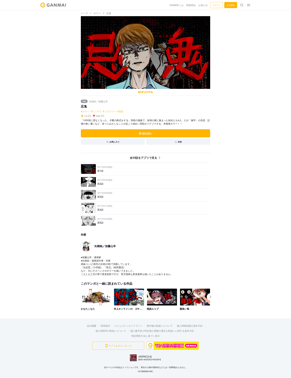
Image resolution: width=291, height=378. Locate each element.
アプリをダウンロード (120, 345)
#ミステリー (109, 111)
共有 (180, 141)
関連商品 (191, 5)
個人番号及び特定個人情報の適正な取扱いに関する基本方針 (162, 330)
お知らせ (203, 5)
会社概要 (91, 325)
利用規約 (105, 325)
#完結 (120, 111)
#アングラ (96, 111)
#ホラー (85, 111)
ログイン (217, 5)
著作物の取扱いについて (160, 325)
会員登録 (231, 5)
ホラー (97, 13)
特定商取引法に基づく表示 (145, 335)
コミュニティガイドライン (128, 325)
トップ (84, 13)
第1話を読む (145, 133)
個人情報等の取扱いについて (110, 330)
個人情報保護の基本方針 (190, 325)
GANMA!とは (177, 5)
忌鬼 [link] (108, 13)
